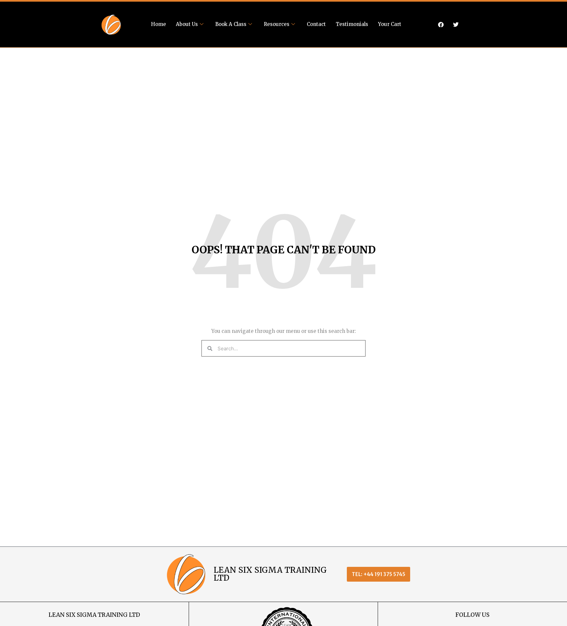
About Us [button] (187, 24)
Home (158, 24)
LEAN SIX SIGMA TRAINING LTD (270, 574)
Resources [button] (276, 24)
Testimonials (352, 24)
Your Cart (389, 24)
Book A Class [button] (230, 24)
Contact (316, 24)
